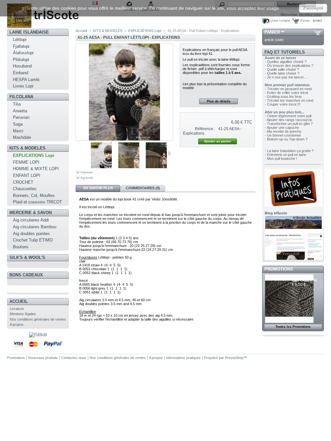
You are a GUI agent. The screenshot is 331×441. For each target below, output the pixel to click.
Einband (20, 72)
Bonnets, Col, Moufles (34, 195)
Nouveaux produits (43, 358)
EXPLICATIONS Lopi (33, 155)
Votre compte (280, 20)
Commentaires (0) (143, 188)
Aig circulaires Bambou (34, 226)
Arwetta (20, 110)
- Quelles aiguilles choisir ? (285, 62)
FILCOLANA (21, 96)
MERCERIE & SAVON (30, 212)
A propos (17, 324)
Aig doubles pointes (31, 233)
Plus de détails (218, 101)
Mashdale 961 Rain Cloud (303, 278)
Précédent (81, 153)
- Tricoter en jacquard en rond (288, 89)
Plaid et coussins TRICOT (37, 202)
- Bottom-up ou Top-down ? (286, 139)
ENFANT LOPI (26, 175)
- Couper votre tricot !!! (282, 104)
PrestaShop (234, 358)
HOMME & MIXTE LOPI (36, 168)
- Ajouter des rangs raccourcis (288, 120)
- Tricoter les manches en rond (289, 100)
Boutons (20, 246)
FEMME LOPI (26, 162)
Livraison (17, 309)
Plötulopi (21, 59)
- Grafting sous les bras (283, 96)
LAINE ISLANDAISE (29, 32)
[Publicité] (38, 334)
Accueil (18, 301)
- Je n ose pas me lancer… (286, 77)
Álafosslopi (23, 52)
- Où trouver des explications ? (289, 65)
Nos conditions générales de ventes (38, 319)
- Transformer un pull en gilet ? (289, 124)
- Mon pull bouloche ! (281, 158)
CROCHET (23, 182)
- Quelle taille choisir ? (282, 69)
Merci (18, 130)
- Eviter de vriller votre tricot (286, 93)
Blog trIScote (276, 213)
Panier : (306, 20)
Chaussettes (25, 188)
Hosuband (22, 66)
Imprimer (86, 172)
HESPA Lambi (26, 79)
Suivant (169, 153)
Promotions (278, 269)
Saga (18, 124)
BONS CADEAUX (26, 274)
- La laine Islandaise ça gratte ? (289, 151)
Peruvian (21, 117)
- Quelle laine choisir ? (282, 73)
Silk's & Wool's (27, 257)
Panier (272, 32)
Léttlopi (20, 39)
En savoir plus (98, 188)
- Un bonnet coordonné (283, 135)
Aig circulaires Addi (31, 220)
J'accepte (313, 8)
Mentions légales (23, 314)
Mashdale (22, 137)
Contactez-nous (73, 358)
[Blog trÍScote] (294, 259)
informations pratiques (183, 358)
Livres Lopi (23, 86)
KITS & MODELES (27, 148)
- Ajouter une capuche (282, 127)
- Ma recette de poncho (283, 131)
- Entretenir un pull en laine (285, 155)
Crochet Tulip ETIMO (33, 240)
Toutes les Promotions (293, 326)
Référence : (205, 129)
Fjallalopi (21, 46)
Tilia (17, 104)
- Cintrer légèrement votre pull (288, 116)
